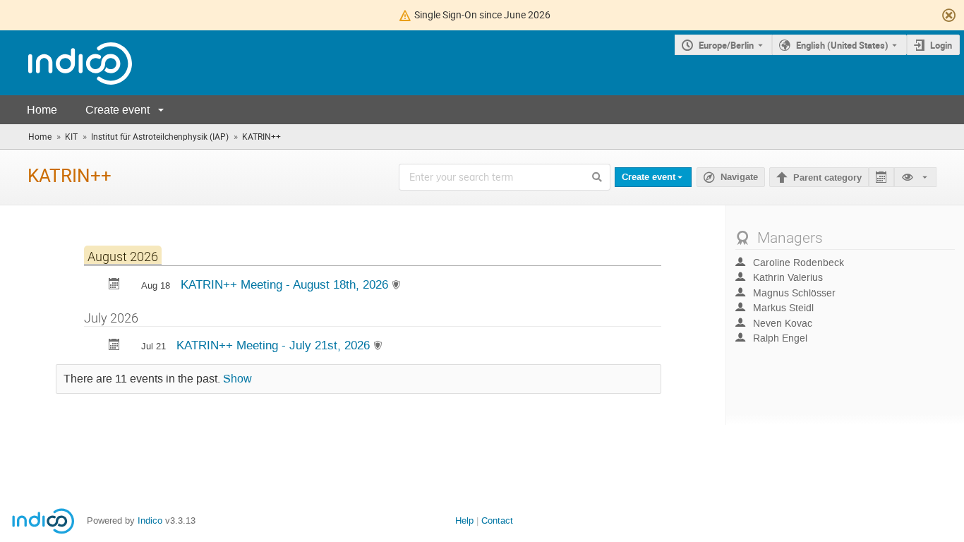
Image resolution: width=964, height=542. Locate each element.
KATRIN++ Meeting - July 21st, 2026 (274, 345)
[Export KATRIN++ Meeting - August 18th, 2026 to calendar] (114, 285)
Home (42, 109)
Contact (497, 520)
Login (941, 45)
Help (464, 520)
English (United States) (842, 45)
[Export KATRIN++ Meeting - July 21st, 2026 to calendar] (114, 346)
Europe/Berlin (726, 45)
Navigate (731, 177)
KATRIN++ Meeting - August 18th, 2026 (286, 284)
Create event (117, 109)
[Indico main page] (66, 63)
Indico (150, 520)
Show (237, 379)
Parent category (827, 177)
